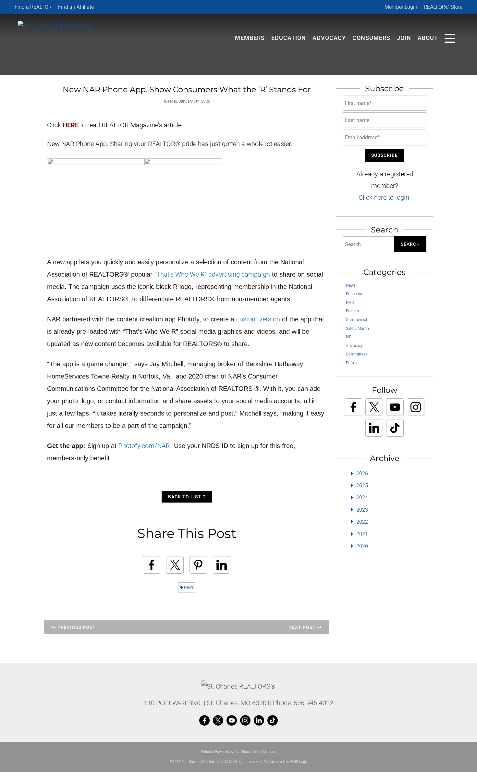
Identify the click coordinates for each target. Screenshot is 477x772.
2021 (362, 534)
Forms (351, 363)
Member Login (401, 7)
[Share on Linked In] (221, 565)
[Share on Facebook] (151, 565)
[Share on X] (175, 565)
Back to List (185, 496)
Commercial (356, 320)
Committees (356, 354)
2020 (362, 546)
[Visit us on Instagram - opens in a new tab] (415, 407)
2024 (362, 497)
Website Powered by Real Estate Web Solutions (238, 752)
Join (404, 37)
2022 (362, 522)
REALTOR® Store (443, 7)
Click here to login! (385, 197)
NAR (350, 302)
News (188, 587)
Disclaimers (272, 762)
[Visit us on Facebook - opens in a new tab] (353, 407)
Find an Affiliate (76, 7)
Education (354, 294)
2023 (362, 510)
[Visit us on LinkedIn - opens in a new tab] (374, 428)
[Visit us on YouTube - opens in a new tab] (395, 407)
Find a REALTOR (33, 7)
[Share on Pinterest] (198, 565)
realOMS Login (296, 762)
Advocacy (329, 37)
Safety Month (357, 328)
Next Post (302, 627)
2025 (362, 485)
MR (349, 337)
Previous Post (76, 627)
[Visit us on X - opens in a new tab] (374, 407)
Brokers (352, 311)
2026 (362, 473)
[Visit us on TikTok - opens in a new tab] (395, 428)
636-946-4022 (313, 703)
